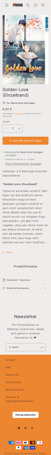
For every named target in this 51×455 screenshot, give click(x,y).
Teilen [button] (9, 252)
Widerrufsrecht (15, 389)
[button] (7, 5)
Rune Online (20, 453)
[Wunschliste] (35, 5)
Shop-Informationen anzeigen (23, 163)
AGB (8, 367)
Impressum (12, 374)
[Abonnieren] (41, 347)
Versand (18, 113)
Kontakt (10, 360)
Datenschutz (13, 382)
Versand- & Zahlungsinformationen (20, 399)
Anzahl (6, 121)
